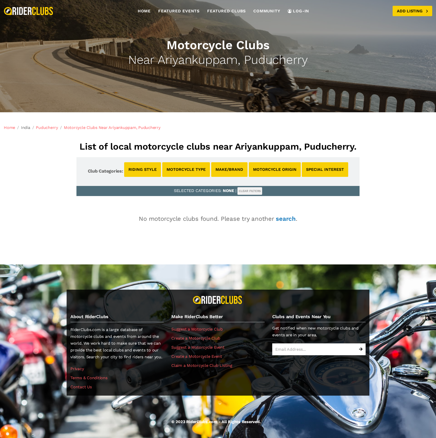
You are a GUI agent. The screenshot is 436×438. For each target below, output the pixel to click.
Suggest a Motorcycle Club (197, 329)
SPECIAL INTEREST (325, 169)
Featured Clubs (226, 11)
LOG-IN (301, 11)
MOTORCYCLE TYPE (186, 169)
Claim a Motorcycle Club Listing (201, 365)
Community (266, 11)
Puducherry (47, 127)
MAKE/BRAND (229, 169)
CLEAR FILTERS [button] (250, 191)
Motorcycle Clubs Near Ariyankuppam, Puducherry (112, 127)
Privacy (77, 368)
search (286, 218)
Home (144, 11)
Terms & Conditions (88, 377)
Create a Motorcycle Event (196, 356)
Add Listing (410, 11)
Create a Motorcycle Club (195, 338)
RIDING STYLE (142, 169)
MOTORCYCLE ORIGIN (274, 169)
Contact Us (81, 387)
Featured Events (179, 11)
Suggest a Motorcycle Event (198, 347)
